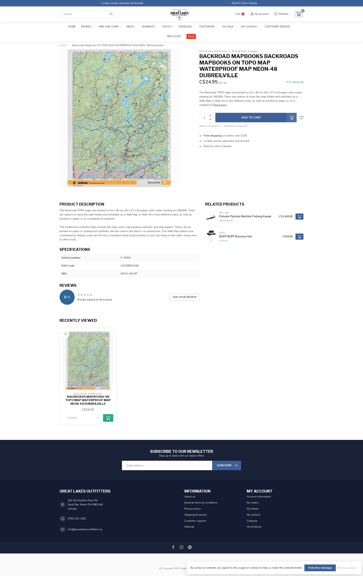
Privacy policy (192, 509)
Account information (259, 496)
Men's (130, 26)
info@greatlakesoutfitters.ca (84, 529)
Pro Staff (174, 36)
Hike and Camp (109, 26)
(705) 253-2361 (76, 518)
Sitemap (189, 526)
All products (254, 526)
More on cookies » (347, 567)
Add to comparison (209, 126)
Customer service (277, 26)
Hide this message (320, 568)
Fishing (86, 26)
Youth (166, 26)
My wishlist (253, 515)
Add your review (184, 297)
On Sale (227, 26)
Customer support (195, 521)
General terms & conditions (200, 502)
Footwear (206, 26)
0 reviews (253, 51)
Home (72, 26)
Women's (148, 26)
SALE (191, 36)
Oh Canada (249, 26)
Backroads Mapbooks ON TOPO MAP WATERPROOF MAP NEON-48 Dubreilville (118, 45)
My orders (253, 502)
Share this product (234, 126)
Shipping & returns (195, 515)
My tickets (253, 509)
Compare (252, 521)
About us (189, 496)
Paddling (185, 26)
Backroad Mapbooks (213, 51)
